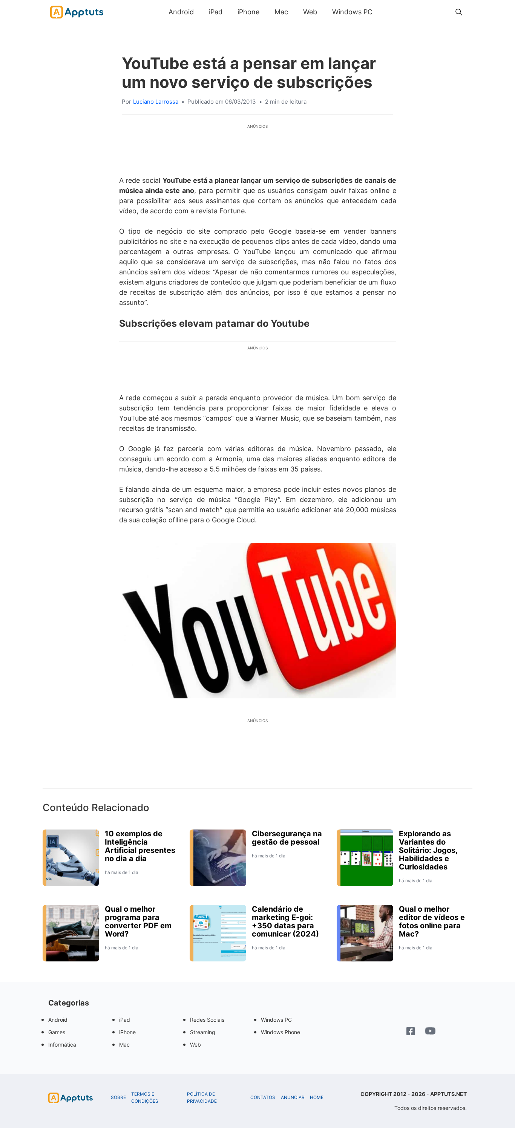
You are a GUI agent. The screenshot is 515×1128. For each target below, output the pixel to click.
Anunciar (293, 1097)
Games (56, 1032)
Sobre (118, 1097)
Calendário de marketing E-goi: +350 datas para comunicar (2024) (285, 921)
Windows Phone (280, 1032)
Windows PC (352, 12)
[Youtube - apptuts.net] (430, 1032)
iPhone (248, 12)
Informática (62, 1044)
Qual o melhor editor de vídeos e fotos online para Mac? (432, 921)
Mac (281, 12)
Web (310, 12)
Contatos (262, 1097)
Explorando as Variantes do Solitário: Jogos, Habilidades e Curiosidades (428, 850)
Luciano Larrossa (155, 101)
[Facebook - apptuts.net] (410, 1032)
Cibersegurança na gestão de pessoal (287, 837)
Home (316, 1097)
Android (181, 12)
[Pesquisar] (459, 12)
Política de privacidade (202, 1097)
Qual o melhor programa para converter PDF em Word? (138, 921)
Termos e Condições (144, 1097)
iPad (215, 12)
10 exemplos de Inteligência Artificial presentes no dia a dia (140, 846)
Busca (387, 12)
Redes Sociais (207, 1019)
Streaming (202, 1032)
